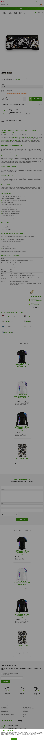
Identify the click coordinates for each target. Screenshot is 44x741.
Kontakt (24, 714)
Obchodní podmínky (4, 711)
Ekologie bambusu (34, 299)
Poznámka (3, 489)
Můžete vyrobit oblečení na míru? (36, 300)
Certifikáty (25, 710)
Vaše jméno (3, 485)
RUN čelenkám (14, 159)
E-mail (2, 503)
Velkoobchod (25, 711)
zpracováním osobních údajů (12, 673)
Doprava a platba (4, 716)
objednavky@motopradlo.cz (13, 113)
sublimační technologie (15, 168)
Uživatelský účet (40, 1)
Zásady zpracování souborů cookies (7, 714)
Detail (26, 370)
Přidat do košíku (37, 98)
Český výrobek (25, 713)
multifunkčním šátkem (8, 140)
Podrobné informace (33, 734)
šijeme (31, 140)
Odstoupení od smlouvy (5, 705)
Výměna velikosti (4, 707)
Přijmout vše (14, 739)
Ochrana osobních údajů (5, 713)
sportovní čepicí (18, 140)
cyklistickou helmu (30, 137)
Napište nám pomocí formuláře (24, 113)
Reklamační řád (3, 710)
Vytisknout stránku (40, 12)
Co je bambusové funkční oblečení (35, 302)
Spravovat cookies (4, 736)
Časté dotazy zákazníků (27, 707)
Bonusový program (26, 705)
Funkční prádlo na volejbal (35, 304)
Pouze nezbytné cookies (6, 739)
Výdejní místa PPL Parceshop (28, 708)
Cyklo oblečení (25, 716)
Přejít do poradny (34, 307)
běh (11, 137)
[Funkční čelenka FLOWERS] (3, 73)
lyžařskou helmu (22, 137)
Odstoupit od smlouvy (26, 720)
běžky (13, 137)
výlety (16, 137)
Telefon (2, 508)
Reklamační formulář (4, 708)
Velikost (3, 84)
